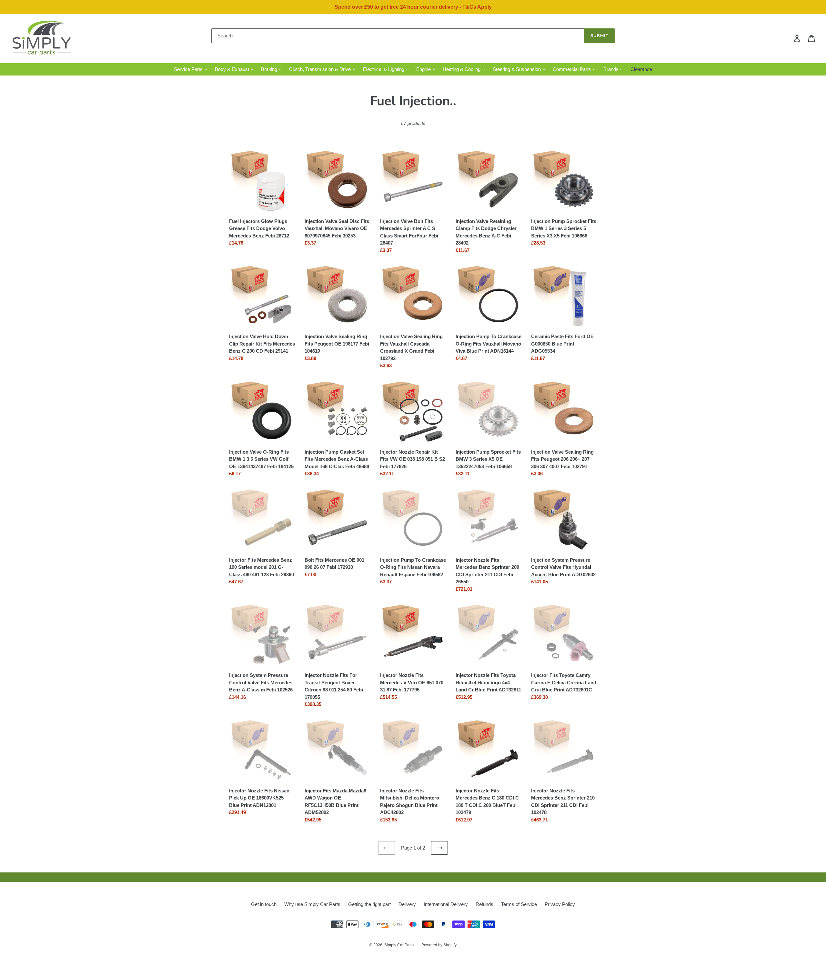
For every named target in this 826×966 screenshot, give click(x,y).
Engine (424, 69)
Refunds (484, 904)
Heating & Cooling (462, 69)
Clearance (641, 69)
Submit (599, 36)
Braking (269, 69)
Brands (611, 69)
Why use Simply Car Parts (312, 904)
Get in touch (264, 904)
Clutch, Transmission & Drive (320, 69)
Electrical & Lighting (384, 69)
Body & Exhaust (232, 69)
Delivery (407, 904)
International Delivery (446, 904)
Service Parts (189, 69)
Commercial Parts (572, 69)
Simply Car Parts (399, 945)
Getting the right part (369, 904)
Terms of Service (519, 904)
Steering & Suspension (517, 69)
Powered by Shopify (439, 945)
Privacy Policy (560, 904)
